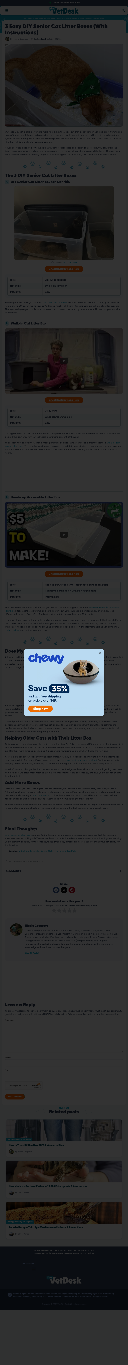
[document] (64, 682)
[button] (100, 653)
